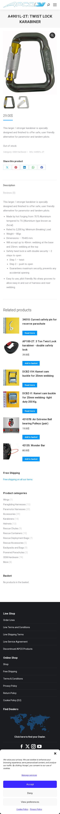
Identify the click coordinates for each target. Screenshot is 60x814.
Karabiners (8, 519)
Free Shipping (10, 671)
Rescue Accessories (13, 543)
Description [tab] (9, 185)
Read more (30, 333)
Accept (30, 784)
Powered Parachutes (13, 552)
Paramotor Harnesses (14, 509)
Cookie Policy (22, 809)
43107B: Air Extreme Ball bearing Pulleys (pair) (37, 421)
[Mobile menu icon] (55, 5)
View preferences (30, 802)
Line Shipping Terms (13, 634)
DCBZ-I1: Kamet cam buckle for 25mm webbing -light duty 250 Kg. (39, 397)
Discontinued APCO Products (17, 649)
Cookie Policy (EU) (12, 700)
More (5, 562)
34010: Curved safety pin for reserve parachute (39, 321)
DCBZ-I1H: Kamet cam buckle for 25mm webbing (38, 373)
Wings (6, 499)
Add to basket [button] (31, 363)
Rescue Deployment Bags (16, 538)
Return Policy (9, 693)
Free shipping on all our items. (18, 479)
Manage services (29, 775)
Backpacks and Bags (13, 547)
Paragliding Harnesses (14, 504)
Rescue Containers (12, 533)
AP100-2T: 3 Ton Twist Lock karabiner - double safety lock (39, 345)
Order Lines (9, 620)
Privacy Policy (36, 809)
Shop (5, 664)
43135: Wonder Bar (33, 445)
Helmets (7, 523)
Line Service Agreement (15, 641)
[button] (55, 753)
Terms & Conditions (13, 678)
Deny (30, 793)
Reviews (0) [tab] (9, 192)
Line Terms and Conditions (16, 627)
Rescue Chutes (10, 528)
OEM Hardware (19, 152)
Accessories (9, 514)
